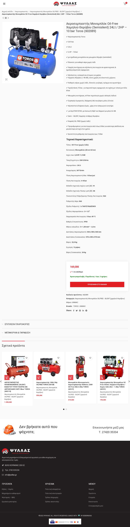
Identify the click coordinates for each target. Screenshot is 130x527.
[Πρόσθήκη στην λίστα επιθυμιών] (26, 358)
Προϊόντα (92, 493)
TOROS (75, 306)
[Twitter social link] (76, 310)
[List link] (32, 470)
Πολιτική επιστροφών (53, 493)
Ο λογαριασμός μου (96, 506)
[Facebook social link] (73, 310)
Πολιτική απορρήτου (53, 489)
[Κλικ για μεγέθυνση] (6, 79)
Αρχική (91, 489)
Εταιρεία (92, 497)
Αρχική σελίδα (7, 11)
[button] (7, 377)
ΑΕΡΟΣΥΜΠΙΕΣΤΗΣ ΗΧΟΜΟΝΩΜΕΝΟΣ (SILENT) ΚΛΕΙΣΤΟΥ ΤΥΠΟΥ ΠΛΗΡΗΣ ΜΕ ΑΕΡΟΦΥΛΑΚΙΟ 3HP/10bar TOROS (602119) (17, 386)
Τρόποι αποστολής (52, 502)
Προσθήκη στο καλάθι (97, 284)
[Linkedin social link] (83, 310)
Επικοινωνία (93, 502)
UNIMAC (75, 302)
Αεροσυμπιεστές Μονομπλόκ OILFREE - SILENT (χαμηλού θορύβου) (55, 11)
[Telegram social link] (86, 310)
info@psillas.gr (11, 475)
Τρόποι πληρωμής (51, 497)
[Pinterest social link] (80, 310)
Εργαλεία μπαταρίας (9, 502)
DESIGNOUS (87, 516)
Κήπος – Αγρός (7, 489)
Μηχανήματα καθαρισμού (11, 493)
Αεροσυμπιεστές (21, 11)
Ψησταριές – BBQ (8, 497)
